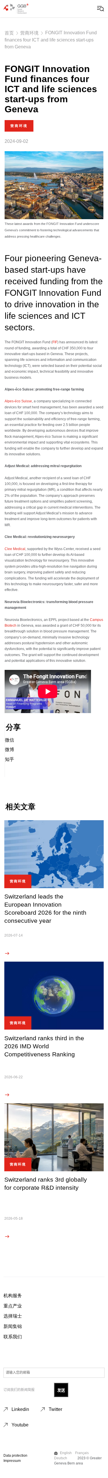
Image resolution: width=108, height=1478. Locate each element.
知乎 (9, 759)
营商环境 (29, 33)
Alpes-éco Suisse (18, 401)
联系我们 (12, 1336)
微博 (9, 749)
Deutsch (60, 1458)
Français (82, 1453)
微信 (9, 740)
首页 (9, 33)
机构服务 (12, 1295)
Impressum (12, 1461)
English (66, 1453)
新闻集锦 (12, 1326)
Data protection (15, 1456)
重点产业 (12, 1305)
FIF (54, 342)
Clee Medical (15, 549)
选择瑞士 (12, 1316)
